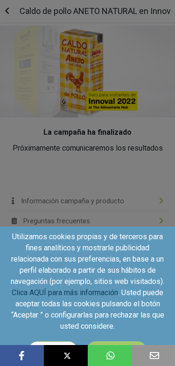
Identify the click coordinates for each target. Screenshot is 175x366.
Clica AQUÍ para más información (65, 292)
